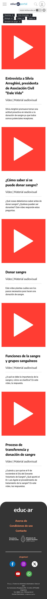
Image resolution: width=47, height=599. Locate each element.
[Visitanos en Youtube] (18, 574)
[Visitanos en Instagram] (23, 564)
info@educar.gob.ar (30, 594)
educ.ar (11, 583)
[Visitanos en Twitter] (35, 564)
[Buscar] (35, 4)
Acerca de (21, 520)
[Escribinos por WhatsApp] (29, 574)
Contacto (21, 530)
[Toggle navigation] (2, 1)
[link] (42, 4)
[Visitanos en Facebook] (12, 564)
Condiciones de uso (21, 525)
